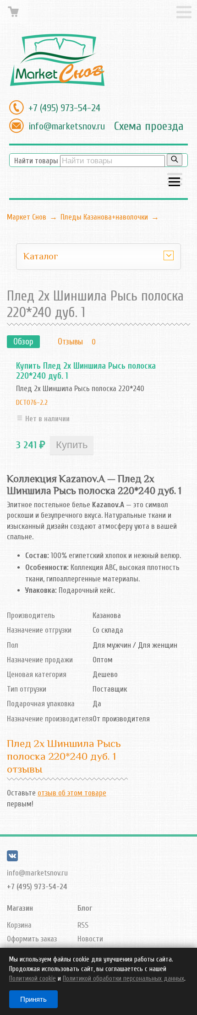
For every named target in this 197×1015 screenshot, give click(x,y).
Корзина (19, 925)
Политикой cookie (32, 979)
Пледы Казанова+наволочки (104, 217)
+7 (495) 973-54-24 (64, 108)
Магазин (20, 908)
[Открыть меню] (174, 180)
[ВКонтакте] (12, 859)
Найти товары (36, 160)
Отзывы (70, 342)
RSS (82, 925)
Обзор (23, 342)
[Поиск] (174, 160)
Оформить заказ (32, 938)
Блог (84, 908)
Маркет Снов (26, 217)
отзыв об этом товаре (72, 793)
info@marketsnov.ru (66, 126)
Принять (33, 999)
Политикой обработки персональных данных (123, 979)
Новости (90, 938)
